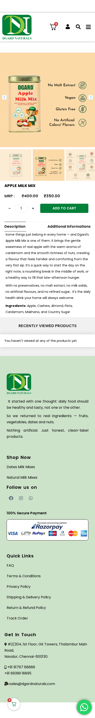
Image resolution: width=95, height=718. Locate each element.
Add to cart (64, 208)
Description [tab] (14, 226)
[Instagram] (21, 498)
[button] (4, 97)
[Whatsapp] (31, 498)
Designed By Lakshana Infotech (47, 712)
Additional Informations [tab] (69, 226)
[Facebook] (11, 498)
